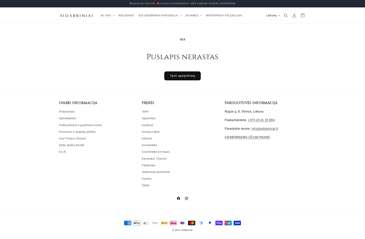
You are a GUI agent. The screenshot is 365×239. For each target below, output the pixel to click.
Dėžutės (147, 138)
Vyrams (147, 178)
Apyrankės (148, 118)
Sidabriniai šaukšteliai (156, 171)
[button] (107, 15)
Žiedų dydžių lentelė (71, 145)
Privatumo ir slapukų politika (77, 131)
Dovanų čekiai (151, 131)
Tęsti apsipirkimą (182, 76)
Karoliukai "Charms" (154, 158)
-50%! (145, 111)
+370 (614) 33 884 (261, 120)
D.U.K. (63, 151)
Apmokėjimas (67, 118)
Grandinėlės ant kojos (156, 151)
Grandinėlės (149, 145)
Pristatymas (67, 111)
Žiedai (146, 185)
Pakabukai (148, 165)
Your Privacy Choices (72, 138)
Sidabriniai (187, 230)
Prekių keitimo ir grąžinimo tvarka (80, 125)
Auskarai (147, 125)
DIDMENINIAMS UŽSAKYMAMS (247, 137)
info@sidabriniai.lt (265, 128)
